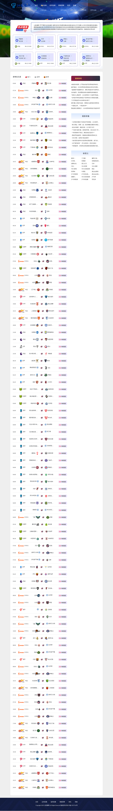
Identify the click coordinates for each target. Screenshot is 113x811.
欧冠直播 (53, 10)
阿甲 (24, 410)
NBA (72, 166)
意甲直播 (93, 10)
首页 (36, 5)
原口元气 (84, 163)
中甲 (41, 63)
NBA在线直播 (86, 169)
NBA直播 (34, 10)
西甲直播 (73, 10)
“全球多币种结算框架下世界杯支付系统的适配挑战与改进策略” (89, 97)
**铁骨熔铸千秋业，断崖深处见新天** (83, 132)
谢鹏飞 (73, 176)
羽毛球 (94, 179)
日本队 (73, 161)
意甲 (23, 218)
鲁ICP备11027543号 (72, 805)
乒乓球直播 (85, 179)
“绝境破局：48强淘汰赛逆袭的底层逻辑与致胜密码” (87, 146)
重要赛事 (61, 5)
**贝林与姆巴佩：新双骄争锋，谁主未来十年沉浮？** (88, 130)
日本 (93, 163)
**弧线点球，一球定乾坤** (79, 105)
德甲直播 (63, 10)
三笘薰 (84, 158)
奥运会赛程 (95, 171)
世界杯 (73, 171)
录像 (74, 5)
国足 (93, 169)
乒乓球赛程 (74, 174)
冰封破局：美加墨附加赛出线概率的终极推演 (84, 92)
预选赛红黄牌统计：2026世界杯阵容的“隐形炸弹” (85, 108)
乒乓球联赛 (74, 179)
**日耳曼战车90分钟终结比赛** (80, 100)
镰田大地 (94, 158)
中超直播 (43, 10)
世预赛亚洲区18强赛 (98, 161)
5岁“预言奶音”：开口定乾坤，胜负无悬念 (84, 143)
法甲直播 (83, 10)
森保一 (73, 158)
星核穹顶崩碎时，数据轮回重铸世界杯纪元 (84, 135)
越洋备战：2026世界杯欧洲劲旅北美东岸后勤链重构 (86, 87)
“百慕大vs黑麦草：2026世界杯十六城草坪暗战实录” (86, 95)
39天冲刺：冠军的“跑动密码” (80, 138)
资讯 (68, 5)
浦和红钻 (74, 163)
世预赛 (84, 161)
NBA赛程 (74, 169)
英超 (19, 46)
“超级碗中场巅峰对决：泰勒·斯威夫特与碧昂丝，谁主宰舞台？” (90, 89)
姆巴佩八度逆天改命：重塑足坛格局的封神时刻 (85, 103)
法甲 (23, 346)
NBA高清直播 (86, 176)
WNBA (42, 46)
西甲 (24, 609)
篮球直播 (52, 5)
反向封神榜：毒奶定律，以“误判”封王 (83, 127)
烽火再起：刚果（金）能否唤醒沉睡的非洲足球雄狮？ (88, 124)
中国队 (84, 171)
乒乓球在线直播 (86, 174)
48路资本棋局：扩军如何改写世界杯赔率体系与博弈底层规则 (89, 84)
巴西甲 (24, 247)
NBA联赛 (84, 166)
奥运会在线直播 (96, 174)
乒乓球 (94, 176)
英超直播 (23, 10)
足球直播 (44, 5)
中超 (19, 63)
